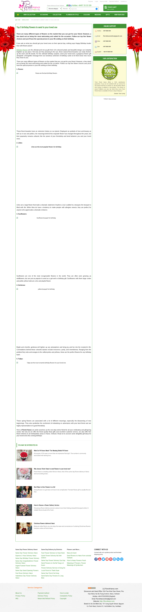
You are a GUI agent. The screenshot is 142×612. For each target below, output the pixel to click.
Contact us (124, 1)
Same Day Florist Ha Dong (50, 573)
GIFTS (108, 14)
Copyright (63, 598)
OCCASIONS (44, 14)
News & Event (25, 20)
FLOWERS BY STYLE (72, 14)
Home (18, 20)
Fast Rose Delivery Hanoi (24, 573)
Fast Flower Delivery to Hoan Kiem (53, 553)
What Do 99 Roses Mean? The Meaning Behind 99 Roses (51, 451)
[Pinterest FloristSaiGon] (110, 559)
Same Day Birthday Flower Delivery (27, 558)
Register (90, 1)
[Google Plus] (107, 559)
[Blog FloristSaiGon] (114, 559)
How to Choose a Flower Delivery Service (46, 505)
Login (96, 1)
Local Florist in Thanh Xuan (50, 570)
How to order (103, 1)
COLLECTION (57, 14)
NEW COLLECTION (29, 14)
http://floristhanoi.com (107, 601)
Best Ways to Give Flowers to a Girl (44, 487)
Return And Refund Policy (46, 598)
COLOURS (86, 14)
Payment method (114, 1)
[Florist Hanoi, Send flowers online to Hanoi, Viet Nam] (30, 6)
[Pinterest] (103, 559)
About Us (18, 593)
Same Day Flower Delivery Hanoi (26, 553)
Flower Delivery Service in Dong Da (53, 568)
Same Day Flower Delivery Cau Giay (53, 560)
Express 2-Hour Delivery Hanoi (25, 556)
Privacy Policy (20, 596)
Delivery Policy (43, 596)
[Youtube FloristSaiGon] (99, 559)
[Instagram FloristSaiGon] (121, 559)
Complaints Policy (66, 596)
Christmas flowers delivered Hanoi (44, 523)
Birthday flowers (22, 50)
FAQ (16, 598)
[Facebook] (96, 559)
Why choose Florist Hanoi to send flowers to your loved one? (52, 469)
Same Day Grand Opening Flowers (26, 570)
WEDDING (98, 14)
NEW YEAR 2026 (119, 14)
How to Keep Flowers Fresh (76, 560)
